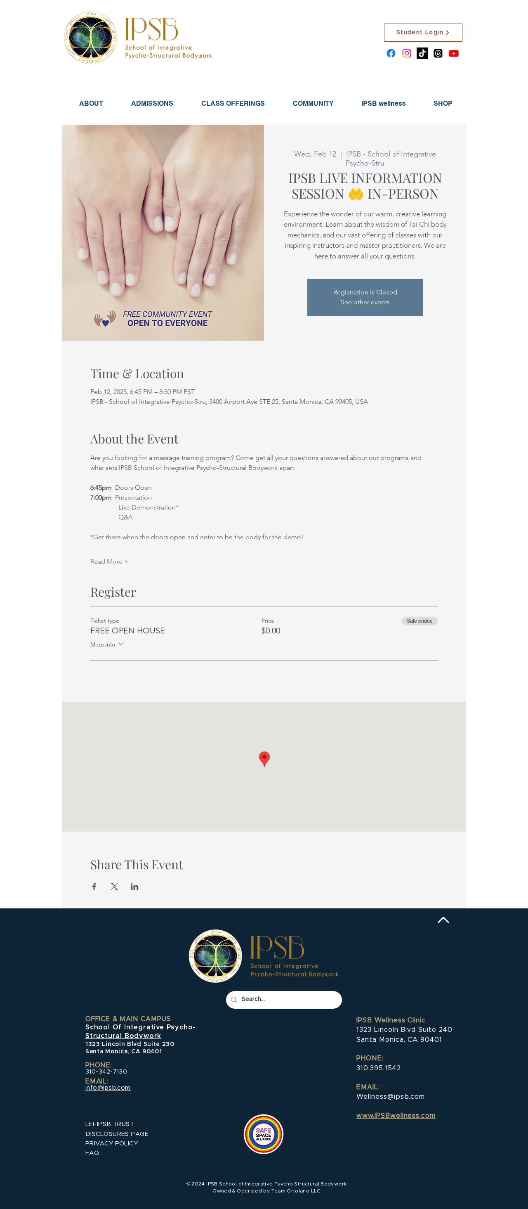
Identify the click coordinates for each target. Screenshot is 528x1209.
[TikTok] (422, 53)
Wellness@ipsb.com (390, 1096)
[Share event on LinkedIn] (135, 886)
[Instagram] (406, 53)
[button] (152, 103)
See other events (365, 302)
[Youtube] (454, 53)
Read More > (109, 561)
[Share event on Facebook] (94, 886)
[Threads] (438, 53)
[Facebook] (391, 53)
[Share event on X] (114, 886)
